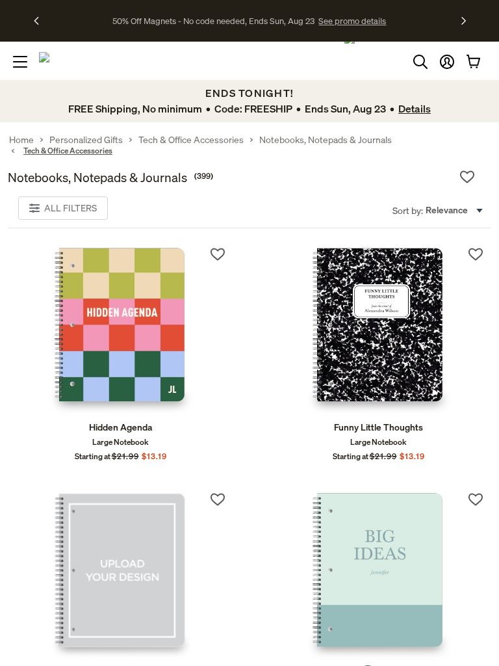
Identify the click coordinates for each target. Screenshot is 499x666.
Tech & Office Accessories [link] (191, 139)
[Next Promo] (464, 21)
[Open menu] (20, 62)
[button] (447, 62)
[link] (120, 330)
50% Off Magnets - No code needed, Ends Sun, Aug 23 (213, 21)
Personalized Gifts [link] (86, 139)
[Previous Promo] (40, 21)
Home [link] (21, 139)
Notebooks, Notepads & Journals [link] (325, 139)
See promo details (352, 21)
